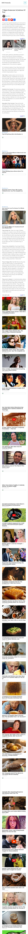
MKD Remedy (6, 3)
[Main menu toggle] (25, 2)
